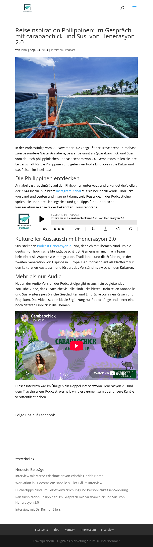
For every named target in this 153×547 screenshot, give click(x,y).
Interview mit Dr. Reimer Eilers (38, 509)
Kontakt (70, 529)
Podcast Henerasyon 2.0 (55, 246)
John (24, 50)
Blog (56, 529)
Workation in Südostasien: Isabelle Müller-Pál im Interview (58, 483)
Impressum (88, 529)
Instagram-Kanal (68, 191)
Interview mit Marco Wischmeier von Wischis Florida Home (59, 476)
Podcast (70, 50)
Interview (57, 50)
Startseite (41, 529)
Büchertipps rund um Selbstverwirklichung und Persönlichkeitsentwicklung (71, 490)
